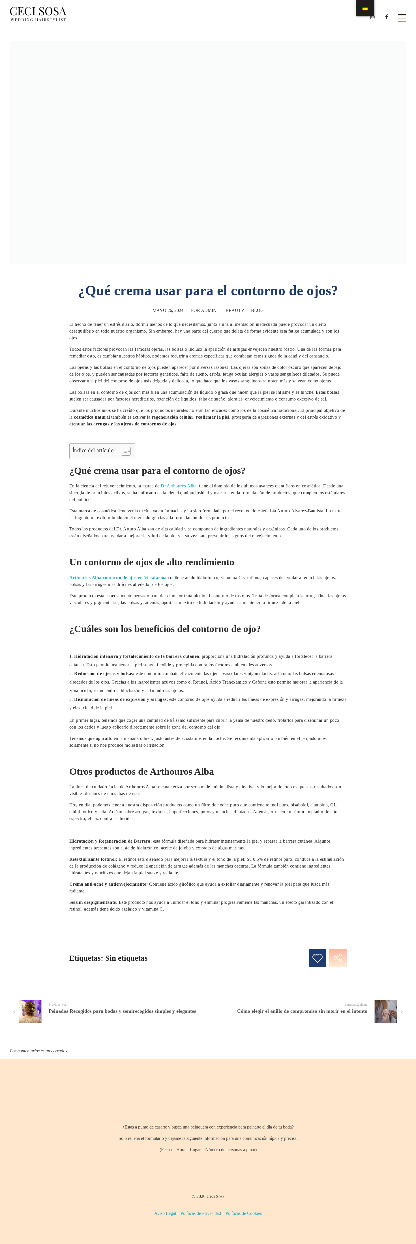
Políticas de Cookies (244, 1213)
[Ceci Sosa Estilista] (38, 14)
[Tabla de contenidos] (123, 451)
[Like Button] (317, 958)
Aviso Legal (165, 1213)
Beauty (235, 310)
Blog (257, 310)
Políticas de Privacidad (201, 1213)
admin (208, 310)
